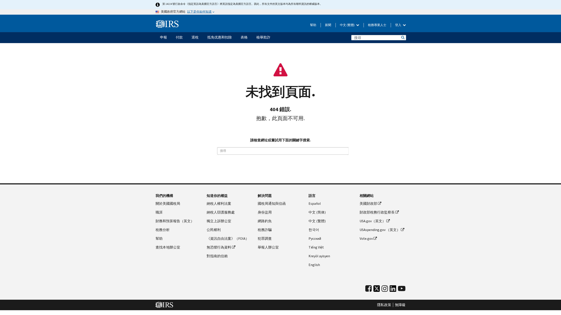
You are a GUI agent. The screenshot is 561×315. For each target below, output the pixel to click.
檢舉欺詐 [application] (263, 37)
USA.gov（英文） (373, 221)
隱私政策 (384, 305)
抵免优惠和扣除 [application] (219, 37)
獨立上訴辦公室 (219, 221)
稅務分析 (163, 230)
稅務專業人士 (377, 25)
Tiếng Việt (316, 247)
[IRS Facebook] (368, 289)
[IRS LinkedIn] (393, 290)
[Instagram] (385, 289)
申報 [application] (163, 37)
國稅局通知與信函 (272, 203)
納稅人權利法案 (219, 203)
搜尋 (402, 37)
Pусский (315, 238)
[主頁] (167, 24)
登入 (398, 25)
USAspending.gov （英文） (380, 230)
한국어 (314, 230)
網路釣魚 (265, 221)
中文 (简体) (317, 212)
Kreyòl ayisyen (319, 256)
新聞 (328, 25)
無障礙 (400, 305)
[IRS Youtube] (401, 289)
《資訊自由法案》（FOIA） (228, 238)
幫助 (313, 25)
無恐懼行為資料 (219, 247)
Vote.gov (366, 238)
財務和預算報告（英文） (175, 221)
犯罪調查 (265, 238)
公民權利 (214, 230)
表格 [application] (244, 37)
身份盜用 (265, 212)
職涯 (159, 212)
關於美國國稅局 (168, 203)
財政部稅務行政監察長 (377, 212)
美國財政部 (368, 203)
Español (315, 203)
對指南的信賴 (217, 256)
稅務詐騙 (265, 230)
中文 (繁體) (347, 25)
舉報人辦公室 (268, 247)
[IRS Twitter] (376, 290)
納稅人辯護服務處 (221, 212)
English (314, 264)
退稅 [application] (195, 37)
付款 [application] (179, 37)
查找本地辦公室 (168, 247)
